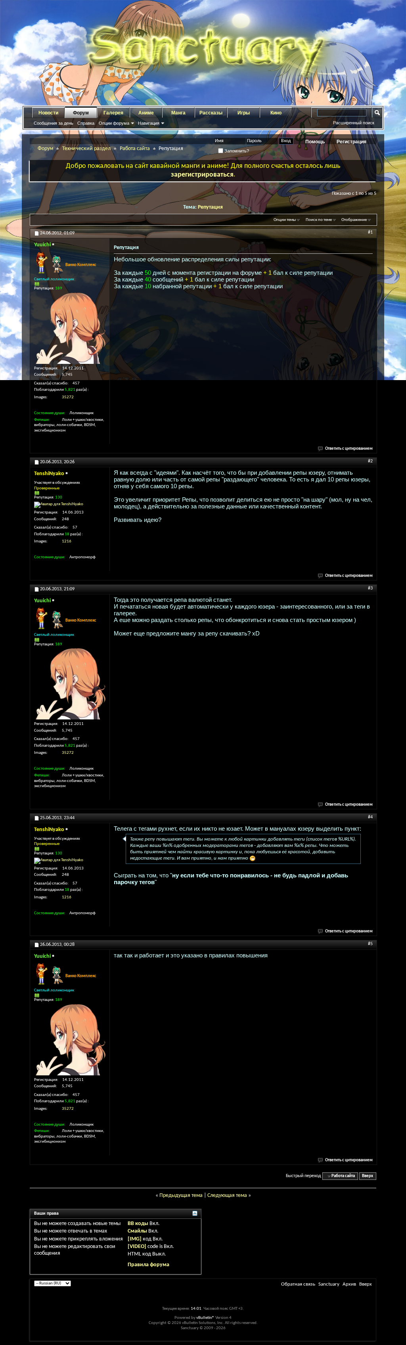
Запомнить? (236, 150)
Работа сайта (135, 149)
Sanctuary (328, 1284)
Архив (349, 1284)
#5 (370, 944)
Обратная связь (298, 1284)
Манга (178, 113)
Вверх (367, 1176)
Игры (243, 113)
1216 (66, 541)
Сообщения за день (53, 123)
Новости (48, 113)
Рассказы (210, 113)
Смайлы (137, 1231)
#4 (370, 817)
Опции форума (114, 123)
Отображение (354, 220)
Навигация (148, 123)
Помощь (315, 142)
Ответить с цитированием (349, 449)
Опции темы (285, 220)
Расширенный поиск (353, 122)
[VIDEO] (137, 1247)
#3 (370, 588)
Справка (85, 123)
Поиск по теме (319, 220)
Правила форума (148, 1265)
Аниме (146, 113)
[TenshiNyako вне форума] (58, 505)
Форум (81, 113)
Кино (276, 113)
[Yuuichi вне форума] (69, 328)
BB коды (138, 1224)
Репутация (210, 207)
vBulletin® (205, 1318)
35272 (68, 397)
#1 (370, 232)
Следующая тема (227, 1196)
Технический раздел (86, 149)
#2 (370, 461)
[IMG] (135, 1239)
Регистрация (351, 142)
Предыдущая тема (181, 1196)
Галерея (113, 113)
